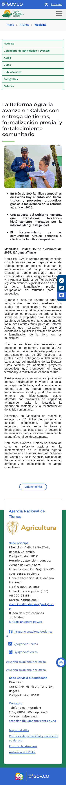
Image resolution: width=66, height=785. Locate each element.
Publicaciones (12, 71)
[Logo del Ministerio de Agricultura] (31, 528)
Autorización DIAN (22, 752)
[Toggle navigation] (59, 13)
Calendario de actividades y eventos (27, 50)
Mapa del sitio (19, 730)
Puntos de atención (23, 746)
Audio (7, 57)
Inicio (10, 24)
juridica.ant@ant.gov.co (25, 621)
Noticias (9, 43)
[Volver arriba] (61, 662)
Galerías (9, 86)
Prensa (24, 24)
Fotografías (11, 79)
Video (7, 64)
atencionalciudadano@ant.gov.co (32, 721)
